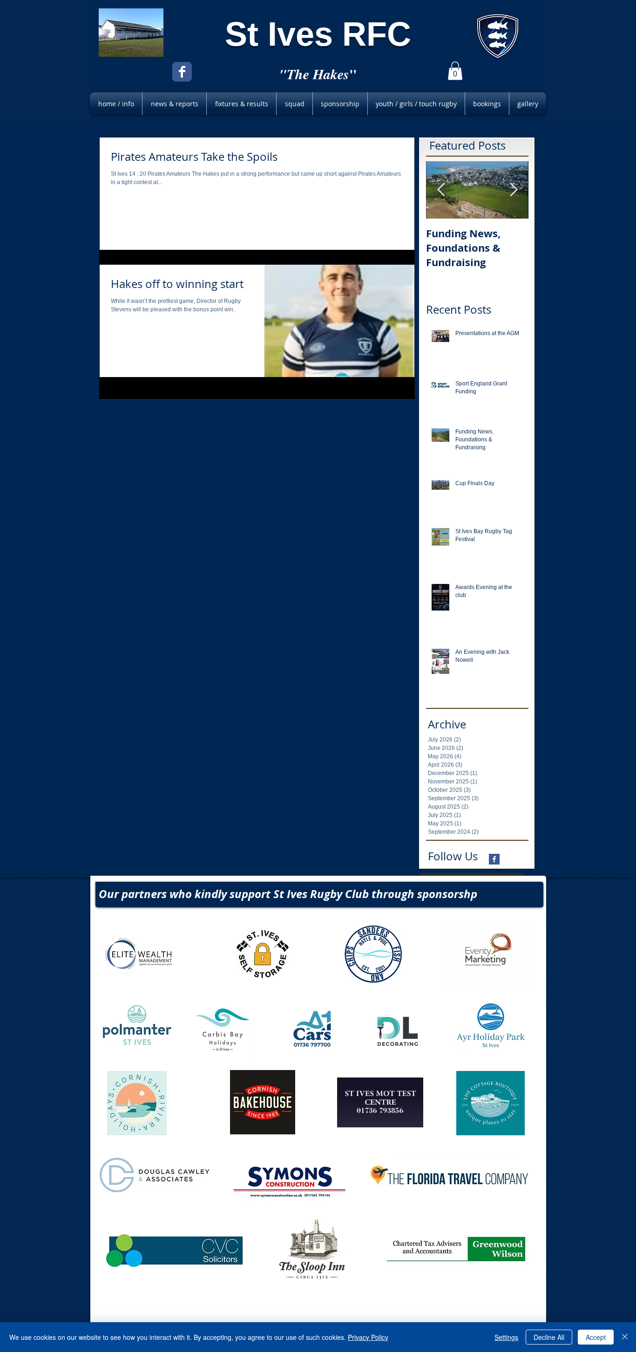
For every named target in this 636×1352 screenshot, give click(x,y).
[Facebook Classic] (182, 72)
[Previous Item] (441, 190)
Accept (596, 1337)
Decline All (549, 1337)
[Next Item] (513, 190)
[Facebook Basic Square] (494, 859)
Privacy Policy (368, 1337)
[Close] (624, 1337)
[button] (455, 71)
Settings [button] (506, 1337)
